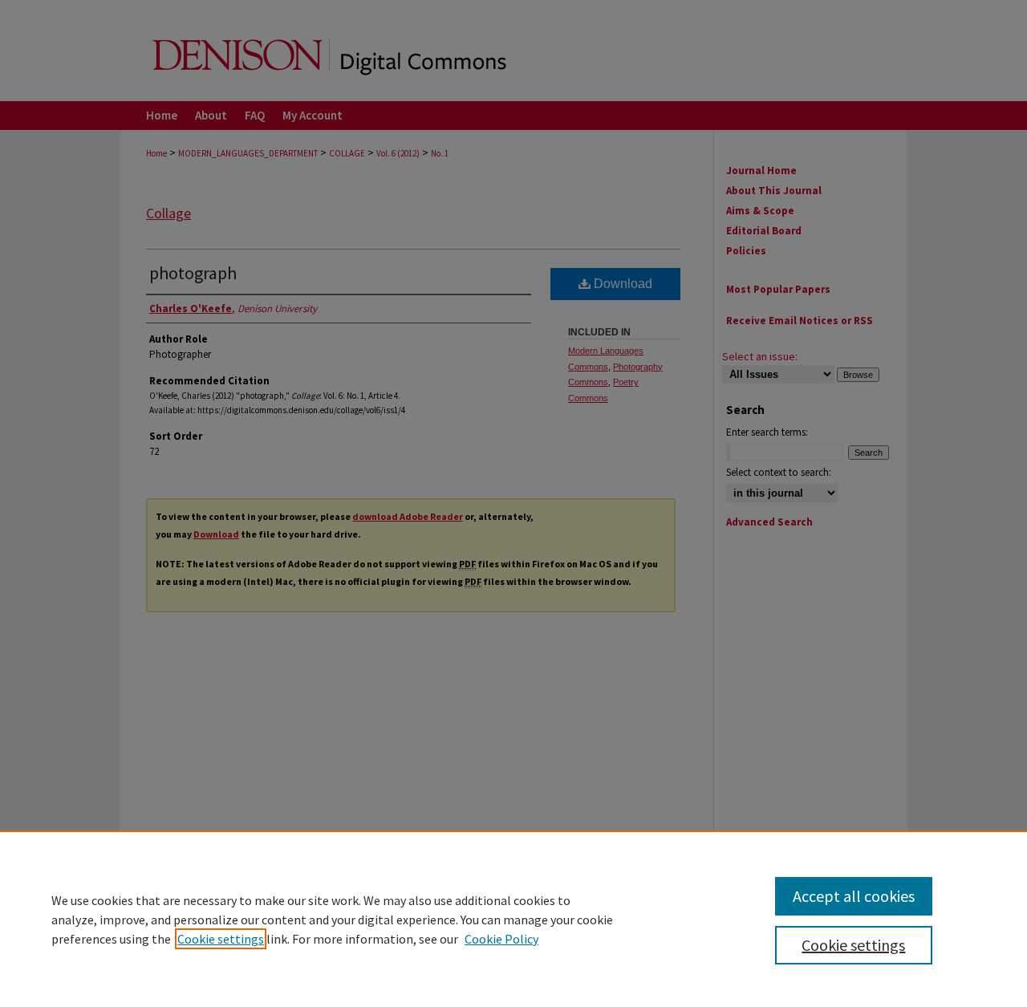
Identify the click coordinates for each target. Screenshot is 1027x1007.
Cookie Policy (501, 939)
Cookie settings (220, 939)
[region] (513, 918)
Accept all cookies (854, 896)
